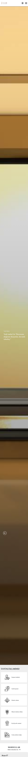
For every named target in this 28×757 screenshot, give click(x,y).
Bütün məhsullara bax (13, 749)
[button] (5, 533)
